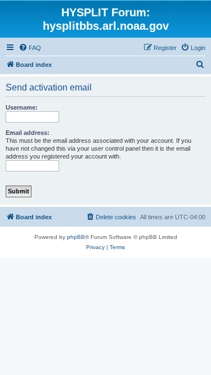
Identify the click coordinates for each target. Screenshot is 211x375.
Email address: (28, 132)
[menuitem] (30, 48)
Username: (22, 107)
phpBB (76, 237)
